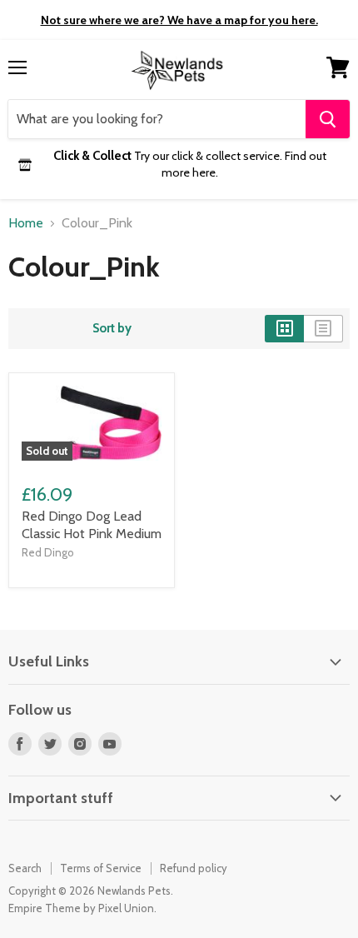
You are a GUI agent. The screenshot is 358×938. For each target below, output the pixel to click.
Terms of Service (101, 868)
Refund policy (193, 868)
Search (25, 868)
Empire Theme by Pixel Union (81, 908)
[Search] (328, 119)
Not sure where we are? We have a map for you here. (179, 19)
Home (25, 223)
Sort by (112, 329)
